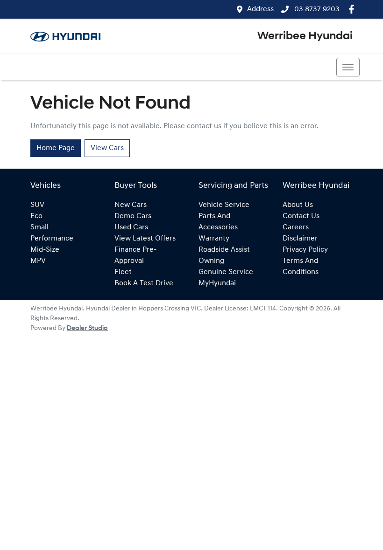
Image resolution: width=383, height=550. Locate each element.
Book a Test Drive (143, 283)
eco (36, 216)
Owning (211, 261)
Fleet (123, 272)
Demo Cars (132, 216)
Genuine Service (226, 272)
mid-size (44, 250)
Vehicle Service (224, 205)
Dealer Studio (87, 328)
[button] (348, 67)
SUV (37, 205)
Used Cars (131, 227)
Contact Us (301, 216)
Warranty (214, 238)
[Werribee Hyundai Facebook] (353, 9)
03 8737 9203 (316, 9)
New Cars (130, 205)
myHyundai (217, 283)
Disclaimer (300, 238)
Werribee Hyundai (305, 36)
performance (51, 238)
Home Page (55, 148)
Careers (296, 227)
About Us (298, 205)
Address (260, 9)
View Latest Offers (145, 238)
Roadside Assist (224, 250)
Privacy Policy (305, 250)
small (39, 227)
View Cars (107, 148)
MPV (38, 261)
